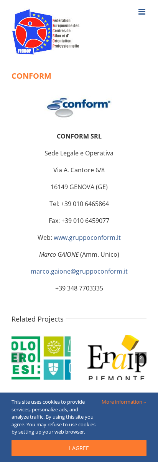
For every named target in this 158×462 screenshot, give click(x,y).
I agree (79, 448)
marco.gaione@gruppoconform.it (79, 271)
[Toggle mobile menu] (142, 12)
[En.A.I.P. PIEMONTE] (116, 339)
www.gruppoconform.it (87, 237)
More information (122, 401)
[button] (17, 357)
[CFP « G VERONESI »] (41, 339)
